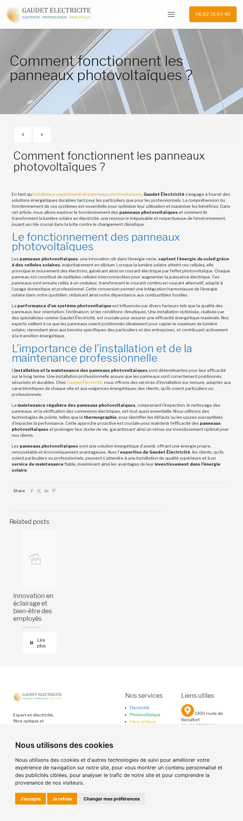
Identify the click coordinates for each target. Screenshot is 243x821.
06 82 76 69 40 (213, 14)
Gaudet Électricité (84, 382)
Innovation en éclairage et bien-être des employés (33, 607)
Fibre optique (143, 721)
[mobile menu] (171, 14)
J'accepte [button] (30, 798)
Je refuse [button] (62, 798)
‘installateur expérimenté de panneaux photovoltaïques (87, 194)
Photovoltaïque (145, 714)
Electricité (139, 707)
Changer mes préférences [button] (112, 798)
